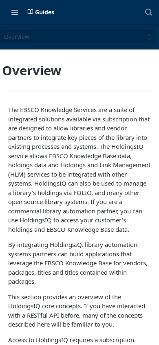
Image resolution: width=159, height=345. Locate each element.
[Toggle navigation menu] (14, 11)
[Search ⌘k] (148, 11)
